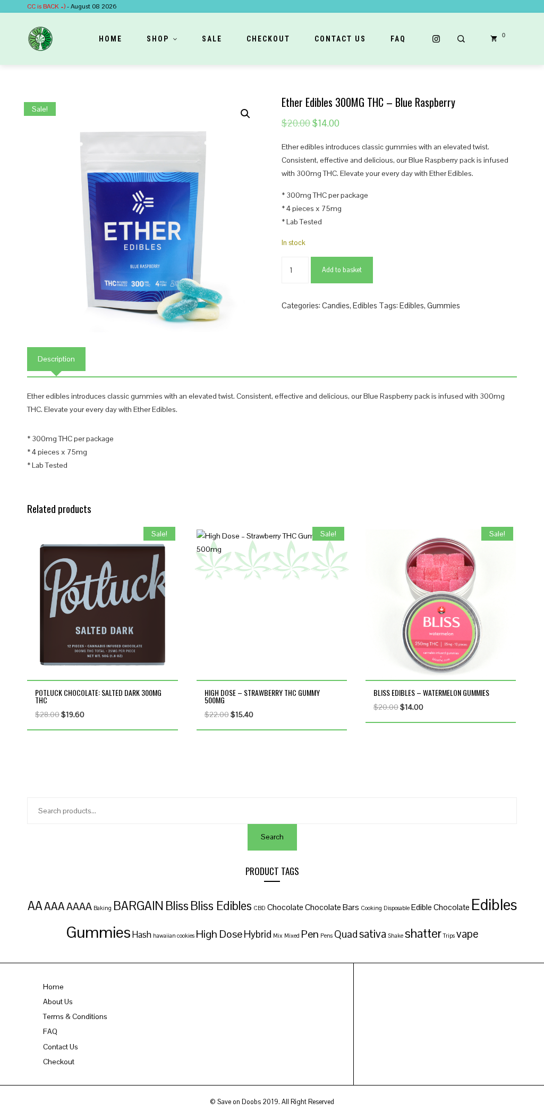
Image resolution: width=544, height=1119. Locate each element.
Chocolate (285, 907)
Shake (395, 935)
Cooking (371, 908)
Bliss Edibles (221, 906)
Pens (326, 935)
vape (467, 934)
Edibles (365, 305)
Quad (346, 934)
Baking (103, 908)
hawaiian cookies (173, 935)
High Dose (219, 934)
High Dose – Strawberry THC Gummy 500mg (262, 696)
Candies (336, 305)
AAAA (79, 906)
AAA (54, 906)
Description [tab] (56, 359)
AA (35, 906)
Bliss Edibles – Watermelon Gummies (431, 692)
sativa (372, 934)
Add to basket (342, 270)
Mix (278, 935)
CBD (259, 908)
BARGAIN (138, 906)
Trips (449, 935)
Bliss (177, 906)
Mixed (292, 935)
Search (272, 837)
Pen (310, 934)
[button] (245, 113)
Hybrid (257, 934)
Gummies (443, 305)
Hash (141, 934)
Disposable (397, 908)
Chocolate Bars (332, 907)
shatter (423, 933)
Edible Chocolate (440, 907)
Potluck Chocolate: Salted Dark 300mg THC (98, 696)
